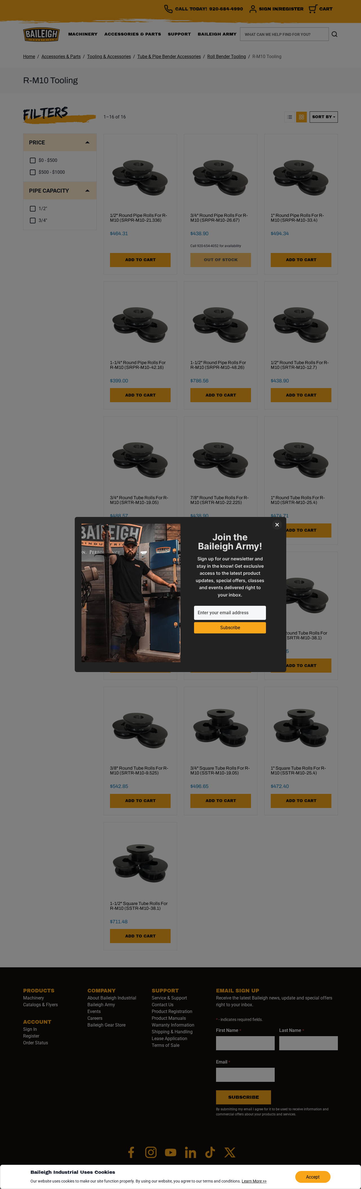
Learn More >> (254, 1181)
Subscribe (230, 627)
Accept (313, 1177)
